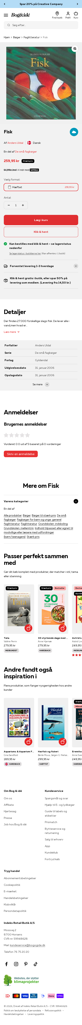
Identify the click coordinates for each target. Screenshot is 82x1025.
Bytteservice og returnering (55, 831)
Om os (8, 798)
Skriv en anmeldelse (21, 454)
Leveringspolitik (36, 1014)
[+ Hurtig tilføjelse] (28, 628)
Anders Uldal (15, 143)
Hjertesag (10, 811)
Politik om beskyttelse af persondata (22, 1010)
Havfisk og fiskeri (48, 751)
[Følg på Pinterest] (25, 964)
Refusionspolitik (53, 1010)
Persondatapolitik (15, 911)
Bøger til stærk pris (44, 515)
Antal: (7, 197)
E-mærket (10, 891)
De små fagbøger (26, 151)
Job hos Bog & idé (15, 824)
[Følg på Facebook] (6, 964)
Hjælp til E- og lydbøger (60, 804)
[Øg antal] (23, 205)
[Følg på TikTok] (35, 964)
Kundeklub (51, 852)
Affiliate (9, 804)
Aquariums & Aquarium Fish (19, 751)
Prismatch (51, 822)
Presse (8, 818)
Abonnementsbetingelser (20, 878)
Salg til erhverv (54, 839)
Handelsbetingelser (16, 898)
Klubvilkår (10, 904)
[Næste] (77, 4)
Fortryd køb (52, 859)
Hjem (7, 37)
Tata (6, 637)
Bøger (16, 37)
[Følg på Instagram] (16, 964)
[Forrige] (4, 4)
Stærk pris (33, 536)
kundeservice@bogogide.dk (27, 945)
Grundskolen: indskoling (53, 523)
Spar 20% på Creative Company (41, 4)
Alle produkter (13, 515)
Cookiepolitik (12, 885)
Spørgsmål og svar (56, 798)
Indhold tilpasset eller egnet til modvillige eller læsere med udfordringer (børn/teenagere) (38, 532)
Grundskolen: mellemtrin (19, 528)
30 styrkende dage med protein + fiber (53, 637)
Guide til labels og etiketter (56, 813)
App (47, 846)
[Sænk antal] (9, 205)
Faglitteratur (32, 37)
